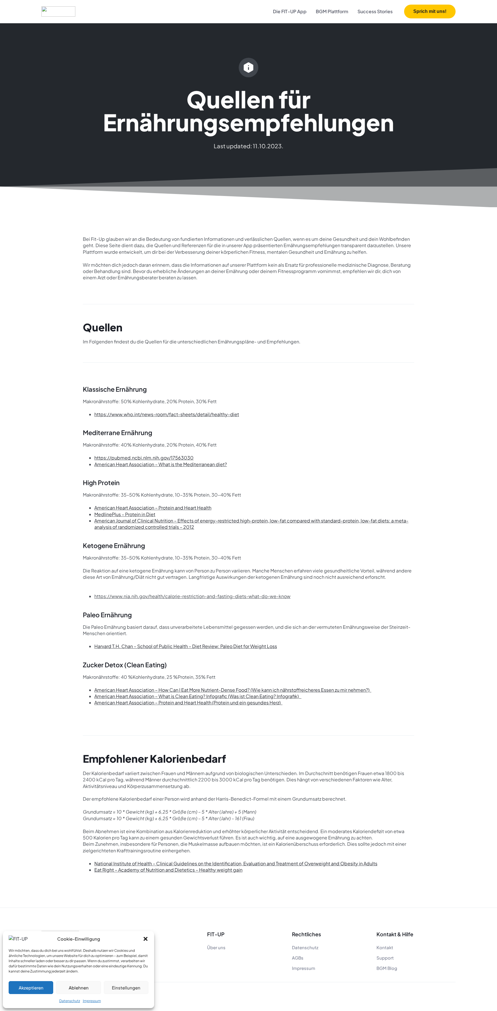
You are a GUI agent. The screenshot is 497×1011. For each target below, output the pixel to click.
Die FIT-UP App (290, 11)
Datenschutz (69, 1001)
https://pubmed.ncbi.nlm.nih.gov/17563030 (144, 458)
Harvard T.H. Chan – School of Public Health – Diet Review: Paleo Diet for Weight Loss (185, 646)
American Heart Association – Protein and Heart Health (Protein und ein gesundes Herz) (188, 702)
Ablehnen (79, 987)
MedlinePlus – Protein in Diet (124, 514)
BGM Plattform (332, 11)
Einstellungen (126, 987)
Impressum (92, 1001)
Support (385, 957)
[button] (145, 939)
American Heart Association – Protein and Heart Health (152, 508)
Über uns (216, 947)
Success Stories (375, 11)
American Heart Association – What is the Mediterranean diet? (160, 464)
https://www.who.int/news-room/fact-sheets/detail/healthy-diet (166, 414)
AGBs (297, 957)
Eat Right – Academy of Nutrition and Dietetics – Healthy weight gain (168, 870)
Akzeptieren (31, 987)
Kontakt (384, 947)
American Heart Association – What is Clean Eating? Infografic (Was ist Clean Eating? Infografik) (197, 696)
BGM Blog (386, 968)
